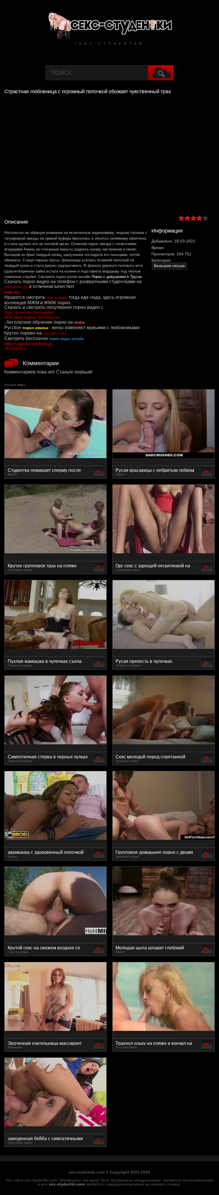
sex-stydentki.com (67, 1184)
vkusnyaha (15, 348)
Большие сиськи (169, 266)
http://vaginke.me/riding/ (28, 343)
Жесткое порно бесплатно (32, 317)
